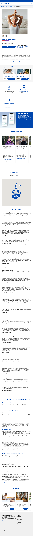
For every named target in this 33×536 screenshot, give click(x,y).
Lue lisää (3, 482)
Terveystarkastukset (9, 6)
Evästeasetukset (19, 525)
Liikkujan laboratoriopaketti (20, 158)
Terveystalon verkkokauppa (7, 515)
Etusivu (2, 6)
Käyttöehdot (19, 516)
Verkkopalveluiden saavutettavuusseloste (23, 520)
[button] (26, 4)
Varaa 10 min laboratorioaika (23, 91)
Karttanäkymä (12, 175)
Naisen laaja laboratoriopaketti (7, 159)
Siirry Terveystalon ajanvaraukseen (7, 520)
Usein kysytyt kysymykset (21, 523)
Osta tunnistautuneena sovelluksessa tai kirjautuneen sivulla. (22, 46)
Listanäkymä (17, 175)
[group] (3, 36)
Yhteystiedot (19, 522)
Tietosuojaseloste (19, 519)
